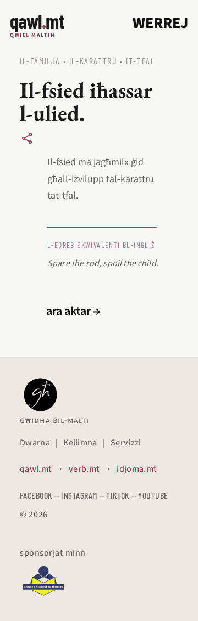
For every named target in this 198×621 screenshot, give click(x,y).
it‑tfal (140, 60)
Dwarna (35, 443)
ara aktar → (73, 311)
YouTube (153, 495)
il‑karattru (93, 60)
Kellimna (80, 443)
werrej (160, 23)
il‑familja (40, 60)
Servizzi (126, 443)
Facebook (36, 495)
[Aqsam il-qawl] (27, 138)
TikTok (117, 495)
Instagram (79, 495)
